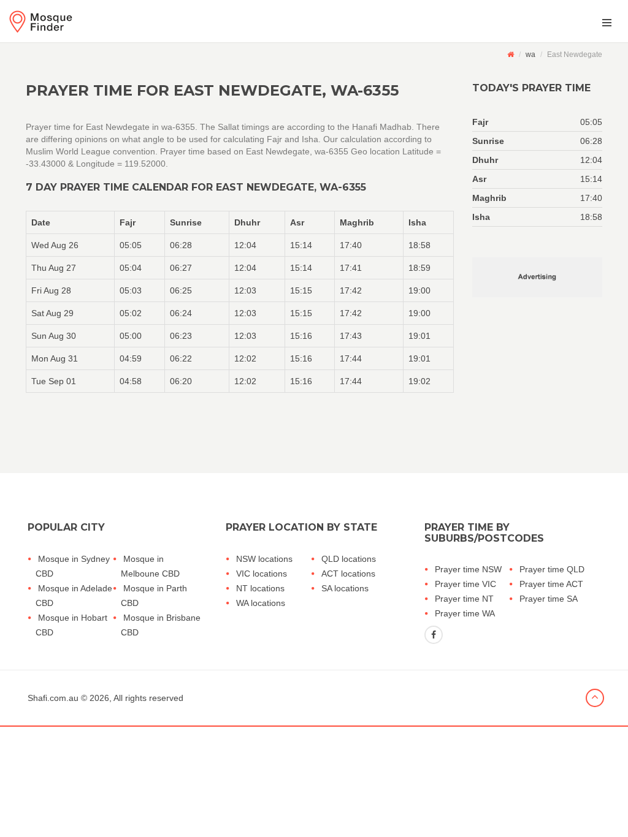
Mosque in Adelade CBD (74, 595)
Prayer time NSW (468, 569)
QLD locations (348, 559)
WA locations (260, 603)
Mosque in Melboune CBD (150, 566)
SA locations (345, 588)
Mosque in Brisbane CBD (161, 625)
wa (530, 54)
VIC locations (261, 573)
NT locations (260, 588)
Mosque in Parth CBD (154, 595)
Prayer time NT (464, 599)
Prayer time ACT (551, 584)
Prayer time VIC (465, 584)
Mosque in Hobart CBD (71, 625)
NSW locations (264, 559)
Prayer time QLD (551, 569)
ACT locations (348, 573)
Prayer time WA (465, 613)
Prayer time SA (548, 599)
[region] (240, 302)
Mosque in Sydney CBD (73, 566)
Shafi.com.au (53, 698)
